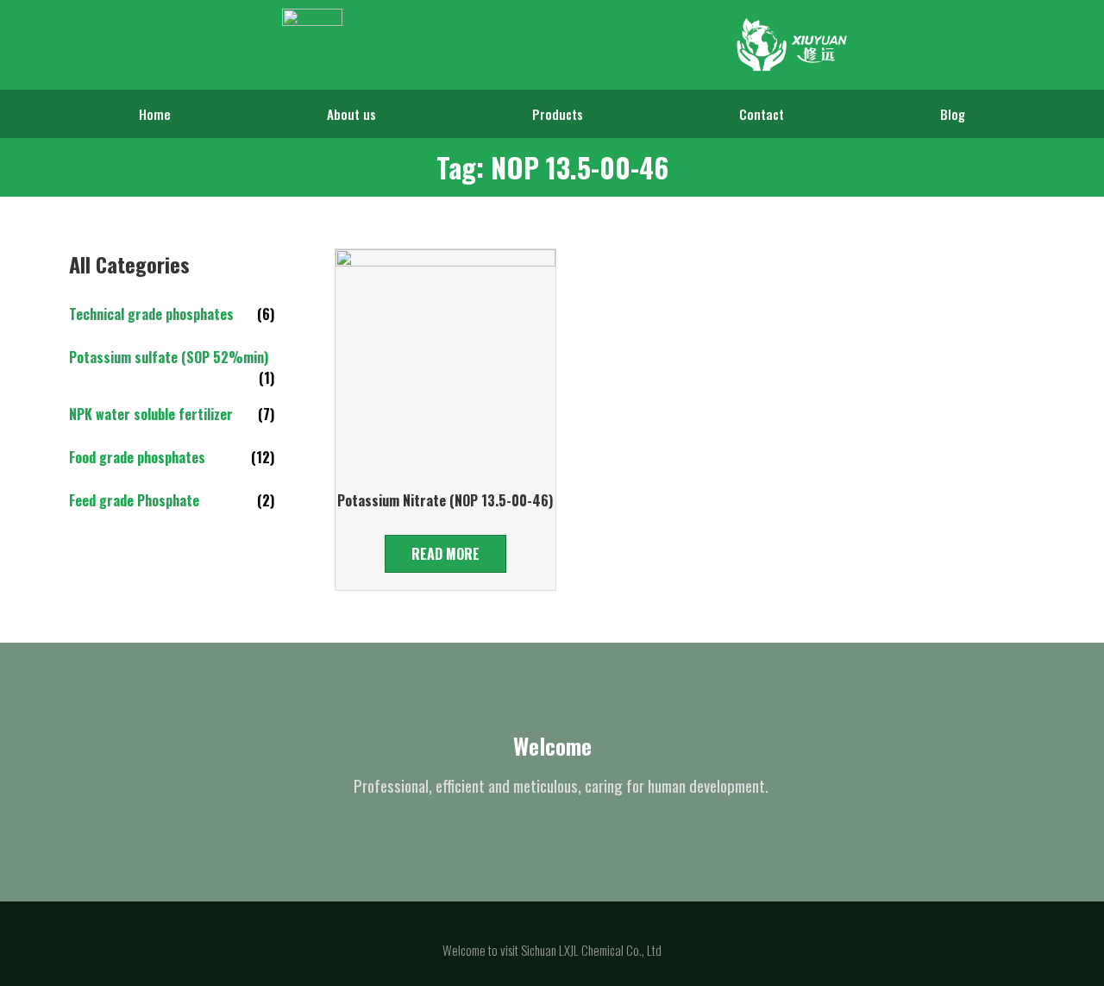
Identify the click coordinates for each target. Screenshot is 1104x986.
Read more (445, 553)
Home (155, 113)
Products (557, 113)
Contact (761, 113)
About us (351, 113)
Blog (952, 113)
